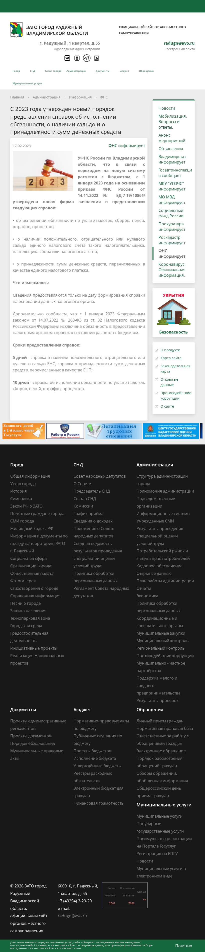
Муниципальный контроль (162, 640)
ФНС (104, 97)
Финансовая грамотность (99, 803)
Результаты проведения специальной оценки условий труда (159, 536)
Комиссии (83, 506)
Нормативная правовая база (164, 728)
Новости (166, 108)
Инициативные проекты (33, 648)
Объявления (170, 148)
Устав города (23, 483)
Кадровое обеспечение (159, 566)
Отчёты (143, 588)
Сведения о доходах (93, 521)
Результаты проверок (157, 700)
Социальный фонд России (171, 213)
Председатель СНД (92, 491)
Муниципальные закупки (160, 633)
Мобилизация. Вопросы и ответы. (172, 121)
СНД (32, 71)
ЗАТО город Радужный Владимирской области (106, 30)
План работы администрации (165, 581)
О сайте (167, 406)
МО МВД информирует (171, 199)
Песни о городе (25, 603)
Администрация (76, 71)
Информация (80, 97)
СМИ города (22, 521)
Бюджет (124, 71)
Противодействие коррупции (165, 655)
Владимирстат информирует (172, 159)
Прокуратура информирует (171, 226)
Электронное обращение (161, 751)
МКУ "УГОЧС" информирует (171, 186)
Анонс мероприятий (171, 137)
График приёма (89, 513)
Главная (17, 97)
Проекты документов (30, 736)
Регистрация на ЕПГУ (157, 853)
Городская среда (26, 625)
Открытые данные (154, 573)
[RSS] (96, 58)
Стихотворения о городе (34, 588)
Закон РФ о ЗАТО (26, 506)
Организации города (30, 566)
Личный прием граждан (160, 721)
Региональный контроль (160, 648)
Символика (21, 498)
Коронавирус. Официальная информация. (172, 269)
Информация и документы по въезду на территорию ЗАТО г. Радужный (39, 543)
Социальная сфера (28, 558)
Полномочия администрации (165, 491)
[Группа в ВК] (67, 58)
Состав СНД (85, 498)
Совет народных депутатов (100, 476)
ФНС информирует (126, 145)
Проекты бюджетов (92, 751)
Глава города (53, 71)
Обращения (146, 71)
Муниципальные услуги (27, 83)
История (18, 491)
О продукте (170, 349)
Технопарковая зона (30, 618)
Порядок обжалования (32, 743)
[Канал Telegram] (86, 58)
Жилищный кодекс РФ (31, 528)
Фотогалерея (23, 581)
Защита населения (28, 610)
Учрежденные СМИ (155, 521)
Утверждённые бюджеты (98, 766)
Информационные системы (163, 513)
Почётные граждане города (37, 513)
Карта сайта (171, 357)
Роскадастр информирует (171, 240)
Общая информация (30, 476)
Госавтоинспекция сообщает (175, 172)
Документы (103, 71)
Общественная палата (32, 573)
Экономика (147, 596)
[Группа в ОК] (76, 58)
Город (16, 71)
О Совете (82, 483)
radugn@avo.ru (179, 43)
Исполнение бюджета (95, 758)
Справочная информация (35, 596)
